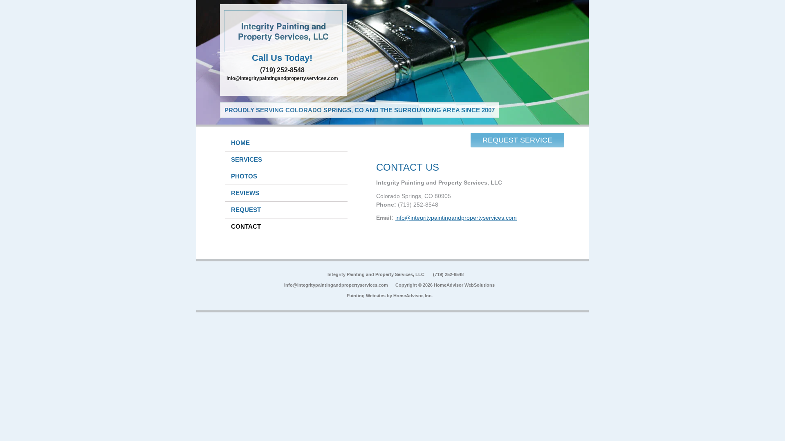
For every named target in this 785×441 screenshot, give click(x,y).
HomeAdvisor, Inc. (413, 295)
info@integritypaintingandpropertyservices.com (282, 78)
